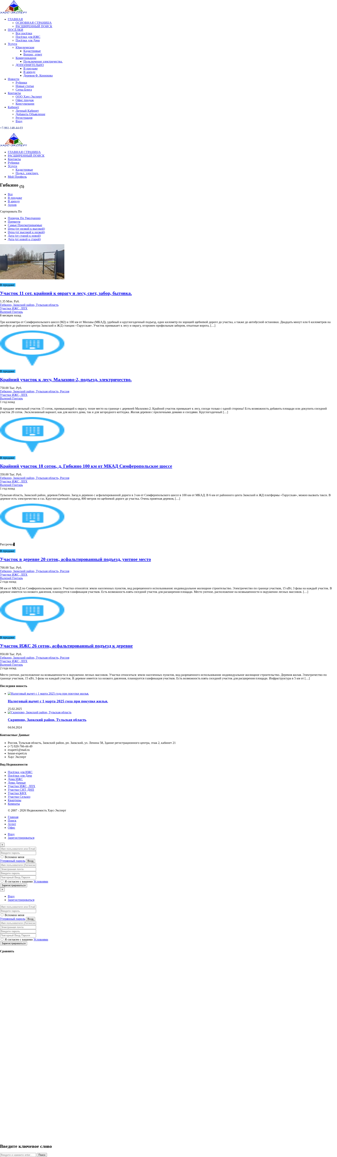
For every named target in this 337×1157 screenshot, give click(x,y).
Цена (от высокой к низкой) (26, 232)
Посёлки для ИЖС (20, 772)
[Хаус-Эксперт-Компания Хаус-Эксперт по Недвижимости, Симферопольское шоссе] (13, 12)
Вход (11, 834)
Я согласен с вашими (26, 881)
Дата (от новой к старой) (24, 239)
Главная (13, 817)
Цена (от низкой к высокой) (26, 228)
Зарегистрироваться (21, 837)
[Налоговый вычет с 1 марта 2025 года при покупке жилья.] (48, 693)
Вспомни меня (14, 857)
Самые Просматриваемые (25, 225)
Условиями (41, 881)
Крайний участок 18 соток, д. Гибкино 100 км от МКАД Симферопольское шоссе (86, 466)
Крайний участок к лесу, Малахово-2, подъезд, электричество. (66, 379)
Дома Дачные (17, 782)
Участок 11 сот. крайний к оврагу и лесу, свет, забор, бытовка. (66, 293)
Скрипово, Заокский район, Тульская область (47, 720)
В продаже (15, 197)
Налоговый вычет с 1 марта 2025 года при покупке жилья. (58, 701)
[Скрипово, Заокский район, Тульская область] (39, 712)
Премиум (14, 221)
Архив (12, 204)
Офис (11, 827)
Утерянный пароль (12, 860)
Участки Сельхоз (19, 796)
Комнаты (14, 803)
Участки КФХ (17, 793)
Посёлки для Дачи (20, 775)
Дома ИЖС (15, 779)
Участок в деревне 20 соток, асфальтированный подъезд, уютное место (75, 559)
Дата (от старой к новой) (24, 235)
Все (10, 194)
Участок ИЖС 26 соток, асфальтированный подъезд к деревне (66, 645)
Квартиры (14, 800)
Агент (12, 824)
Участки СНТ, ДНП (21, 789)
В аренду (14, 201)
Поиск (12, 820)
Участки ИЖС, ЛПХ (21, 786)
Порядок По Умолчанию (24, 218)
